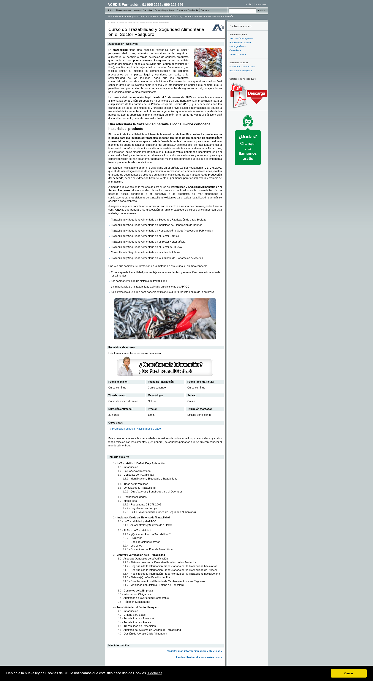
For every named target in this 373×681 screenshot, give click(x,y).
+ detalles (154, 673)
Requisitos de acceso (240, 42)
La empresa (260, 4)
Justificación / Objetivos (241, 38)
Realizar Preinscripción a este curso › (199, 657)
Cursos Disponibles (164, 10)
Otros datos (235, 50)
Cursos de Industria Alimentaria (154, 22)
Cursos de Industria (127, 22)
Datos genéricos (237, 46)
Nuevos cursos (123, 10)
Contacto (205, 10)
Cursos (111, 22)
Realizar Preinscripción (240, 70)
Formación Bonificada (187, 10)
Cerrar (348, 673)
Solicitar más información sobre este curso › (194, 651)
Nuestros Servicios (143, 10)
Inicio (248, 4)
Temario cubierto (237, 54)
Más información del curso (242, 66)
